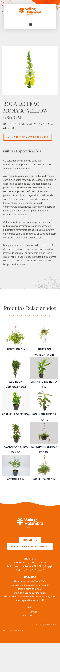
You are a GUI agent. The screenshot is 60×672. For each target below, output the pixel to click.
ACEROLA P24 (16, 479)
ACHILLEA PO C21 (44, 479)
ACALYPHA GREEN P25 (16, 414)
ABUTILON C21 (16, 349)
